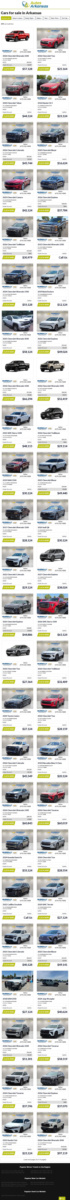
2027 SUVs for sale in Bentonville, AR (12, 1171)
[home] (35, 4)
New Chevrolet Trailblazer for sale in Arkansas (14, 1184)
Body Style (29, 18)
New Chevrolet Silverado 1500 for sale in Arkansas (42, 1182)
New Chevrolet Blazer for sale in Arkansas (13, 1186)
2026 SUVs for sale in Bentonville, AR (41, 1171)
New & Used (17, 18)
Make (39, 18)
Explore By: (6, 18)
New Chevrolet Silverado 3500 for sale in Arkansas (42, 1184)
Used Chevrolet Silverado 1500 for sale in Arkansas (13, 1195)
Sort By (65, 18)
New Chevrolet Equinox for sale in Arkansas (14, 1182)
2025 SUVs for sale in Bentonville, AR (41, 1173)
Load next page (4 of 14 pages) (35, 1159)
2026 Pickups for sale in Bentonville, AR (12, 1173)
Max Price (55, 18)
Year (46, 18)
